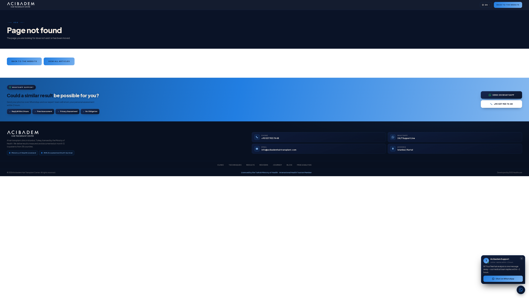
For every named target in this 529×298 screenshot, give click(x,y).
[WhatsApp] (521, 290)
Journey (277, 165)
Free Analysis (304, 165)
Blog (289, 165)
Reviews (264, 165)
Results (250, 165)
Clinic (220, 165)
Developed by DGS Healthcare (509, 172)
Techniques (235, 165)
